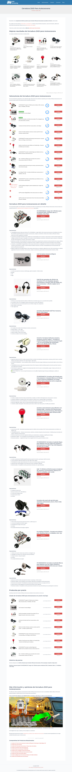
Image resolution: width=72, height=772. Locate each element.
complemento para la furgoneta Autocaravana (25, 208)
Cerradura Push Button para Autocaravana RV (19, 747)
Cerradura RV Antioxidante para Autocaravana (19, 756)
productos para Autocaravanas (34, 28)
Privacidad (35, 767)
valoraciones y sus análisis (30, 25)
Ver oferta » (43, 216)
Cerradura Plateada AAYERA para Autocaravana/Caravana (21, 751)
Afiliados (38, 767)
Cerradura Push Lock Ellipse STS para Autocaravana (20, 750)
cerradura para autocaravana (16, 744)
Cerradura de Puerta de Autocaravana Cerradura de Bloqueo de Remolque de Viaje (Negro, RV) (28, 743)
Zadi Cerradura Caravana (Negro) (25, 113)
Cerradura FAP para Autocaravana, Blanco (18, 753)
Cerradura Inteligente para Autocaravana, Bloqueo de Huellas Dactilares (24, 754)
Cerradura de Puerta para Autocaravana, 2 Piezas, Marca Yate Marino (23, 746)
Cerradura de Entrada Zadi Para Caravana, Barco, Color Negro (30, 125)
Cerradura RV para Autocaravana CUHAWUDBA (19, 749)
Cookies (42, 767)
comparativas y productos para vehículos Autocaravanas (33, 733)
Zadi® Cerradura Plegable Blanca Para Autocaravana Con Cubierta (31, 192)
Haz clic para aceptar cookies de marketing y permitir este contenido (36, 712)
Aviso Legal (31, 767)
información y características (26, 23)
